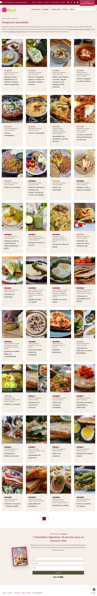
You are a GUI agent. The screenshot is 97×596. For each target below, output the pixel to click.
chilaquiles (87, 29)
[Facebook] (68, 2)
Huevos (70, 29)
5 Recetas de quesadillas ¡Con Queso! (83, 298)
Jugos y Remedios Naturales (36, 238)
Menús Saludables (37, 593)
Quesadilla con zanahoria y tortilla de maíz (60, 138)
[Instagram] (71, 2)
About (4, 593)
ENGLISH (62, 2)
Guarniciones (56, 239)
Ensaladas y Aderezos (34, 293)
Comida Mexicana (82, 72)
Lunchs (62, 501)
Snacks (79, 293)
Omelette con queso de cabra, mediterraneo (83, 243)
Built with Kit (58, 577)
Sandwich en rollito (60, 505)
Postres (65, 9)
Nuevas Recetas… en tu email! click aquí (15, 2)
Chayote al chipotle (12, 404)
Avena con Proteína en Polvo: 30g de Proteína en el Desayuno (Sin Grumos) (60, 82)
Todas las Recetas (9, 74)
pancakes (76, 29)
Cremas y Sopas (56, 9)
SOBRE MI (40, 2)
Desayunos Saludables (11, 72)
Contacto (10, 593)
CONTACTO (47, 2)
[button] (5, 70)
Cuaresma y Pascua (58, 130)
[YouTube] (77, 2)
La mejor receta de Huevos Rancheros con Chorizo (84, 137)
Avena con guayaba (36, 133)
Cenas (30, 290)
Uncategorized (81, 132)
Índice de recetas (26, 593)
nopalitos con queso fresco (17, 32)
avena (81, 29)
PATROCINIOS (55, 2)
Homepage (17, 593)
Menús (72, 9)
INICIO (34, 2)
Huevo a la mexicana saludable (56, 404)
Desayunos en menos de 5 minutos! (34, 404)
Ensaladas (46, 9)
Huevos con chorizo (12, 187)
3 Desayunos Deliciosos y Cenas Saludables (84, 350)
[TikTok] (74, 2)
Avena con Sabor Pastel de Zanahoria (35, 352)
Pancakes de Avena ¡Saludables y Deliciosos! (84, 404)
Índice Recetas (35, 9)
